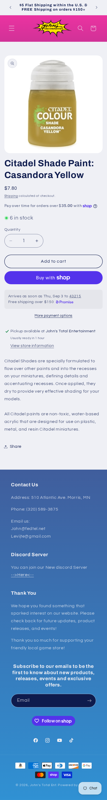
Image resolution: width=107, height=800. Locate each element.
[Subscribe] (89, 700)
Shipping (11, 195)
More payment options (53, 316)
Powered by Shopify (74, 785)
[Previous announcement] (10, 7)
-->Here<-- (22, 575)
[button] (11, 28)
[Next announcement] (97, 7)
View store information (32, 346)
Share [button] (15, 447)
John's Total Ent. (43, 785)
